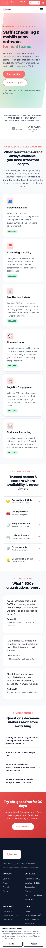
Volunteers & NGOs (32, 883)
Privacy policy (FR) (32, 919)
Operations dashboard (34, 895)
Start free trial (14, 74)
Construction (30, 887)
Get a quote (7, 919)
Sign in (5, 891)
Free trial (6, 887)
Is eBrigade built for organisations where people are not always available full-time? (22, 740)
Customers (7, 911)
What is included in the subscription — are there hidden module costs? (21, 767)
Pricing (5, 883)
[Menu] (41, 9)
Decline (12, 944)
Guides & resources (10, 915)
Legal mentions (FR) (33, 915)
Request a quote (15, 82)
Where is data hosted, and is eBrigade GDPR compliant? (19, 781)
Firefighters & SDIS (32, 879)
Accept (34, 944)
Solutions (6, 879)
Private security (31, 891)
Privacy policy (13, 938)
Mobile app (29, 899)
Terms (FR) (29, 924)
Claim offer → (34, 3)
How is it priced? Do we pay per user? (20, 754)
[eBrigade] (7, 9)
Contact (28, 911)
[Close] (43, 3)
